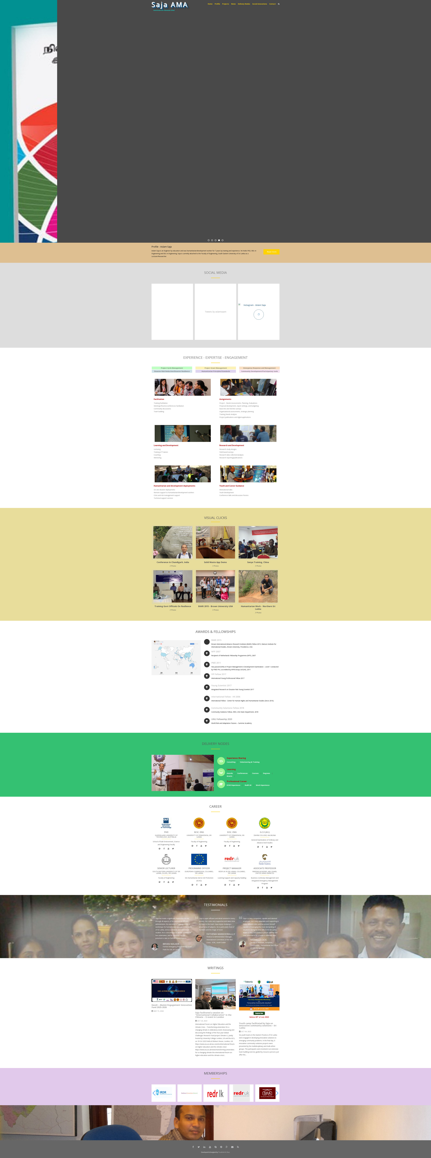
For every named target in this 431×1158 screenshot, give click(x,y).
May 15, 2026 (159, 1011)
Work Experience (262, 785)
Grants (229, 776)
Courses (255, 773)
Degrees (266, 773)
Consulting (231, 762)
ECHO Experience (233, 785)
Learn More (272, 127)
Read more (271, 251)
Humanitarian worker (163, 10)
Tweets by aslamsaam (215, 311)
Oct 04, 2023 (246, 1031)
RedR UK (248, 785)
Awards (230, 773)
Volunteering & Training (249, 762)
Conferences (242, 773)
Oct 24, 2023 (202, 1021)
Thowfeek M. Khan (224, 1152)
